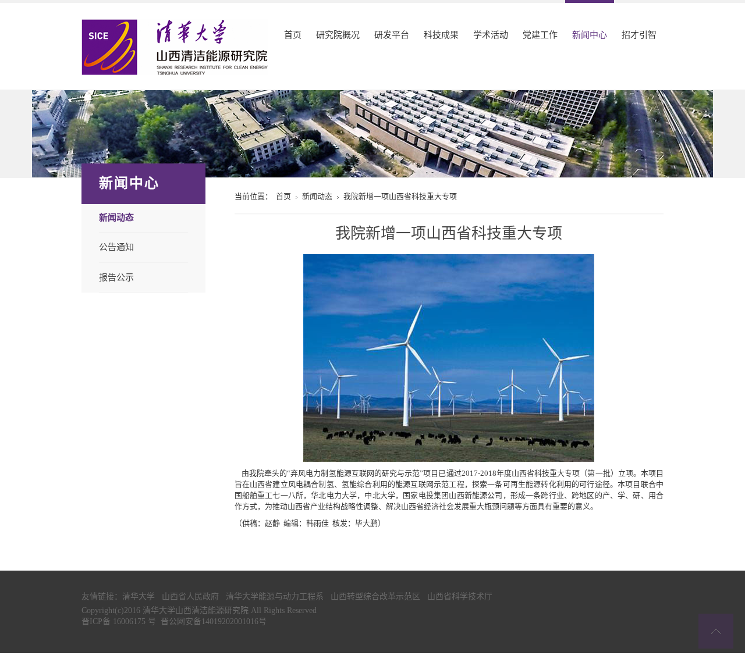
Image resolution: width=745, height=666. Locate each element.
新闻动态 (116, 217)
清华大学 (138, 596)
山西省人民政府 (190, 596)
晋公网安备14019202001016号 (214, 621)
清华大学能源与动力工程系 (275, 596)
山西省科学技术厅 (459, 596)
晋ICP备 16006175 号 (118, 621)
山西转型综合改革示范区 (375, 596)
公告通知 (116, 247)
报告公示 (116, 277)
